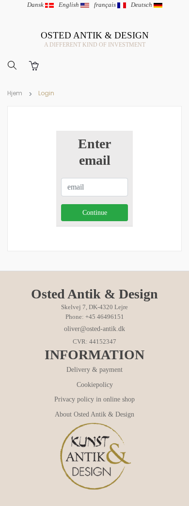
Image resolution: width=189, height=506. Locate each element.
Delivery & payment (94, 369)
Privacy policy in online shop (94, 399)
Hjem (14, 93)
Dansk (36, 4)
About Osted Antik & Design (94, 414)
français (105, 4)
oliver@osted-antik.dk (94, 328)
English (69, 4)
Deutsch (142, 4)
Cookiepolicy (95, 384)
